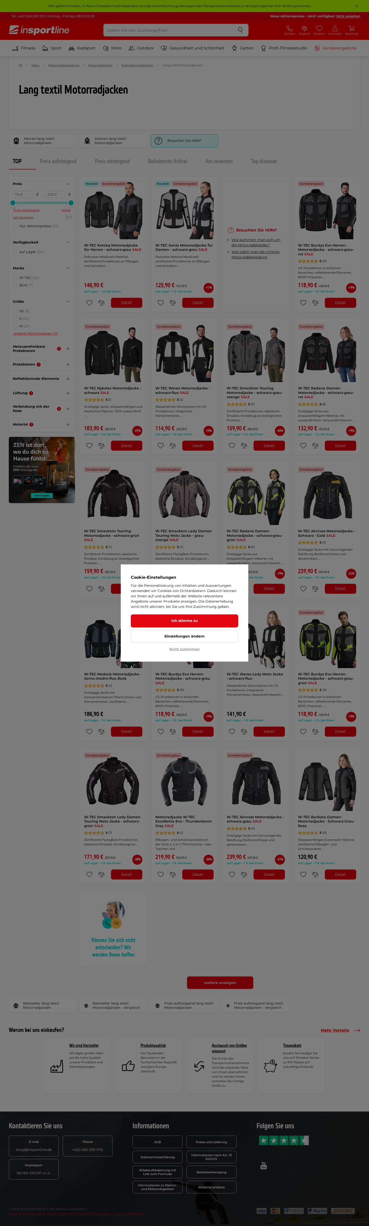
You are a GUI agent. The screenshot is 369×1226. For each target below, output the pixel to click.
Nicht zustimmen (184, 649)
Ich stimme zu (184, 620)
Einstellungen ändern (184, 636)
